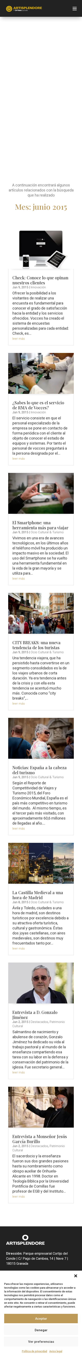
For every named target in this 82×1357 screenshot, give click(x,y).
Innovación (38, 287)
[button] (76, 1276)
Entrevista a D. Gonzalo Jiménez (34, 1014)
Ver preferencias (41, 1342)
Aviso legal (55, 1351)
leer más (18, 339)
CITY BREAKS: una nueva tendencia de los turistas (36, 645)
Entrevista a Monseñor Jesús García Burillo (39, 1138)
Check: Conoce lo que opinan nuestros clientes (40, 280)
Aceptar (41, 1319)
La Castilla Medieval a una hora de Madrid (37, 895)
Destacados (39, 1022)
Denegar (41, 1330)
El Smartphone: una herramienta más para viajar (40, 525)
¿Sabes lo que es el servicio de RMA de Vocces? (38, 405)
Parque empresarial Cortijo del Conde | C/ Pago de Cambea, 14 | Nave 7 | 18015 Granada (37, 1259)
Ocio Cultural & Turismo (47, 532)
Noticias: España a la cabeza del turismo (39, 770)
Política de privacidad (34, 1351)
